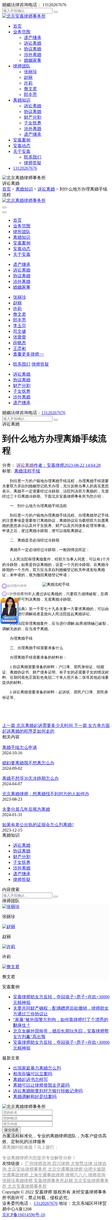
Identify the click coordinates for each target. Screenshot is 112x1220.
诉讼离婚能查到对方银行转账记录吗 (48, 1091)
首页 (17, 26)
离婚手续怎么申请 (19, 747)
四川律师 (61, 1163)
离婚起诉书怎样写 (30, 1079)
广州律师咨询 (38, 1163)
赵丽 (28, 77)
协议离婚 (32, 49)
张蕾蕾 (19, 337)
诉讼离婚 (32, 43)
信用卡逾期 (94, 1169)
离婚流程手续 (27, 471)
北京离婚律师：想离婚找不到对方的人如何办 (45, 793)
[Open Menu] (4, 207)
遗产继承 (32, 37)
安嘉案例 (21, 140)
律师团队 (21, 66)
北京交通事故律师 (66, 1169)
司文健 (19, 331)
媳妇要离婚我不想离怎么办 (28, 763)
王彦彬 (19, 348)
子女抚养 (32, 123)
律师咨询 (96, 1175)
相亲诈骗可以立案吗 (32, 1073)
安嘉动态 (21, 145)
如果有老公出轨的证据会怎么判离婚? (38, 824)
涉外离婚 (32, 54)
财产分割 (32, 117)
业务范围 (21, 32)
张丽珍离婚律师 (18, 1180)
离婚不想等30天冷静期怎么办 (30, 778)
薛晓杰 (19, 342)
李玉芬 (19, 325)
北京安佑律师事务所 (28, 1169)
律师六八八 (76, 1175)
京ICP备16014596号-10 (23, 1214)
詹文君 (30, 88)
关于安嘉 (21, 151)
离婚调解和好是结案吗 (35, 1096)
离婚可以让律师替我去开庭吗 (41, 1085)
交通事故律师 (15, 1175)
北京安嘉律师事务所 (27, 1186)
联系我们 (32, 157)
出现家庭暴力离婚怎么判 (37, 1068)
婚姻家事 (32, 60)
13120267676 (25, 168)
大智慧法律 (82, 1163)
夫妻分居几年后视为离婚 (26, 809)
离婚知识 (21, 100)
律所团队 (21, 231)
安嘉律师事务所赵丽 (54, 1180)
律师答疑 (32, 162)
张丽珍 (30, 71)
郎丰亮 (30, 94)
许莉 (28, 83)
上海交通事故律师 (47, 1175)
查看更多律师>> (28, 354)
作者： (49, 465)
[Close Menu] (4, 212)
